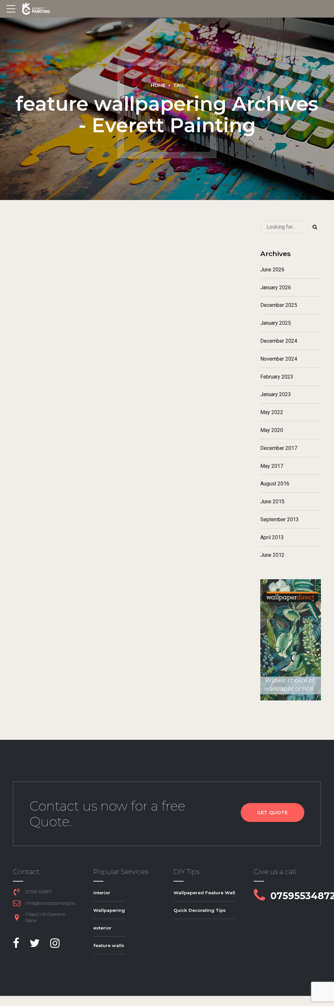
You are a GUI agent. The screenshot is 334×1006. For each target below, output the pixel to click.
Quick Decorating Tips (200, 910)
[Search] (315, 227)
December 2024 (278, 341)
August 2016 (274, 484)
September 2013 (279, 519)
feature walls (108, 945)
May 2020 (271, 430)
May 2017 (271, 466)
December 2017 (278, 448)
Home (158, 85)
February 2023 (276, 377)
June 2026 (272, 269)
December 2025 (278, 305)
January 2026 (275, 287)
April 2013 (272, 537)
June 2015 (272, 501)
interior (101, 892)
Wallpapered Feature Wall (204, 892)
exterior (102, 927)
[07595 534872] (16, 891)
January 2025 (275, 323)
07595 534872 (38, 891)
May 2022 (271, 412)
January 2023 (275, 394)
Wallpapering (109, 910)
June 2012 (272, 555)
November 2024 (278, 359)
